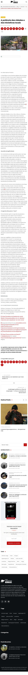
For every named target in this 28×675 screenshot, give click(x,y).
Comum (2, 427)
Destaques (11, 454)
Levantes (4, 561)
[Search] (26, 2)
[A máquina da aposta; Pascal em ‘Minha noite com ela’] (4, 465)
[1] (26, 104)
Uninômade (4, 567)
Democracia (7, 427)
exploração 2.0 (5, 558)
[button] (23, 400)
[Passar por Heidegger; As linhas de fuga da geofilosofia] (4, 495)
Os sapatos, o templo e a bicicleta (17, 456)
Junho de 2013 (19, 558)
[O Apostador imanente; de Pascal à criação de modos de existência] (4, 485)
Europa (16, 555)
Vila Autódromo (13, 567)
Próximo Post (21, 387)
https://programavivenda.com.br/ (9, 324)
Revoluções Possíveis (21, 564)
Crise (11, 555)
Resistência (11, 564)
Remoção (4, 564)
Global (12, 558)
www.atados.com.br (21, 323)
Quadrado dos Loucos (20, 454)
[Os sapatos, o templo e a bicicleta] (4, 456)
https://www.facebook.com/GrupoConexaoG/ (13, 328)
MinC (18, 561)
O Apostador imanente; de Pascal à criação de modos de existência (18, 485)
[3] (21, 280)
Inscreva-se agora (14, 543)
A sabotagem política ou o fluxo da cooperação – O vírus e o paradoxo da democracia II (16, 391)
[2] (4, 189)
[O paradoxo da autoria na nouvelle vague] (4, 475)
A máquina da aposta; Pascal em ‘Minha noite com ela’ (17, 465)
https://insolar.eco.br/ (6, 326)
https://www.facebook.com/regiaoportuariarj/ (13, 329)
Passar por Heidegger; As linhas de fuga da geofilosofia (17, 495)
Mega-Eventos (11, 561)
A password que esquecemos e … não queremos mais (13, 430)
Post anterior (7, 375)
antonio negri (5, 555)
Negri (22, 561)
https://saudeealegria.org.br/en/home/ (11, 338)
